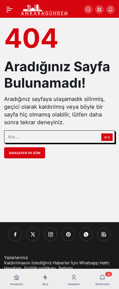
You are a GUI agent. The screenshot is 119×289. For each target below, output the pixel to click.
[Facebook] (15, 234)
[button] (99, 9)
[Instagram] (50, 234)
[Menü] (9, 9)
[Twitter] (33, 234)
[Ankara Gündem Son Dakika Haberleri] (44, 9)
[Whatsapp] (86, 234)
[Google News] (103, 234)
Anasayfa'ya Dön (24, 153)
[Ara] (88, 9)
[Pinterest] (68, 234)
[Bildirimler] (110, 9)
